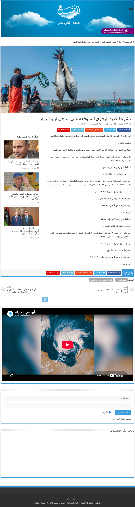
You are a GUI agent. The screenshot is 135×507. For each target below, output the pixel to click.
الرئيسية (128, 42)
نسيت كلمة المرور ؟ (122, 419)
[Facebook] (71, 499)
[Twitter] (67, 499)
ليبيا (57, 136)
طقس (106, 124)
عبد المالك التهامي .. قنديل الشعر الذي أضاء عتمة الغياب (21, 162)
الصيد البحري (83, 136)
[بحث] (45, 299)
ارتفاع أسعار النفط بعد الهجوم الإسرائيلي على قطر (21, 289)
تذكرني (105, 412)
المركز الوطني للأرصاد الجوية (101, 280)
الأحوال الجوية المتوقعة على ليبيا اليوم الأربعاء (112, 289)
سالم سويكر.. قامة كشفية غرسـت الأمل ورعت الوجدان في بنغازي (22, 196)
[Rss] (73, 499)
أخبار (120, 42)
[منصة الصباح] (67, 18)
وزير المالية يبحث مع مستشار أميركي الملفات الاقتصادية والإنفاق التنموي (23, 231)
